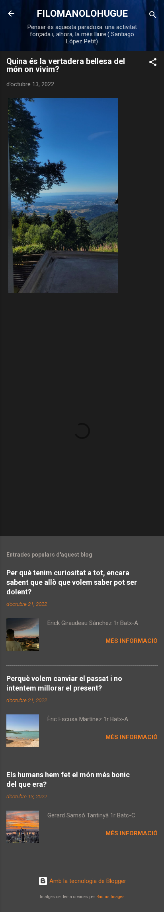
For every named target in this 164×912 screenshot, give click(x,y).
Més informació (131, 640)
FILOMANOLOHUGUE (82, 13)
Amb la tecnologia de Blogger (87, 881)
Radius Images (110, 896)
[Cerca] (153, 16)
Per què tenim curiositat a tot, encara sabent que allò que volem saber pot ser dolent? (71, 582)
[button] (153, 63)
